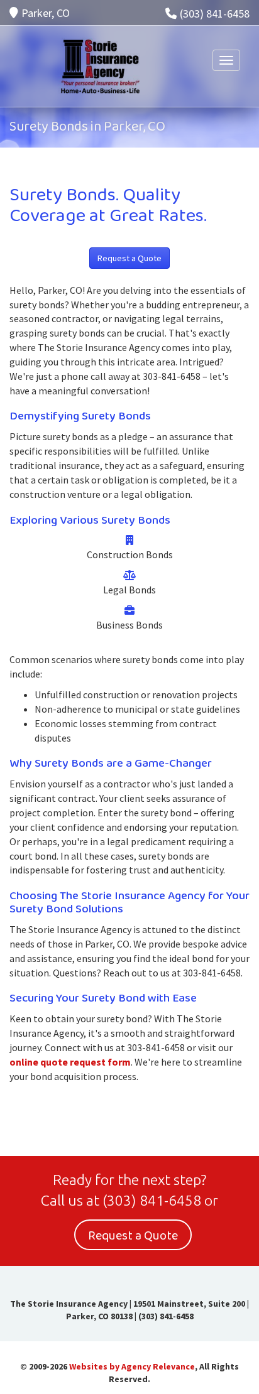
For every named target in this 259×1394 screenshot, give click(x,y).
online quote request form (70, 1062)
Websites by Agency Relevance (132, 1366)
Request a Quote (129, 258)
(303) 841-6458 (215, 13)
